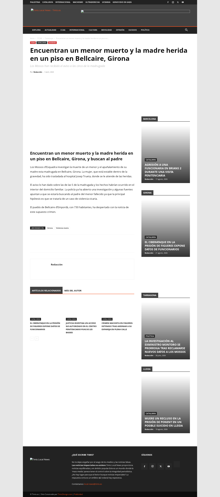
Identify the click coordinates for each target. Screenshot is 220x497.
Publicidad (78, 494)
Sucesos (133, 30)
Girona (50, 228)
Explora (36, 30)
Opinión (120, 30)
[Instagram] (173, 2)
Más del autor (72, 290)
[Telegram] (54, 79)
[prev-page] (32, 338)
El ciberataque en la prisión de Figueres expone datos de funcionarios (45, 326)
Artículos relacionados (46, 290)
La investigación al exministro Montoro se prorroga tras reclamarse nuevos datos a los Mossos (165, 346)
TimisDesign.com (65, 494)
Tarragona (149, 295)
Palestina (35, 2)
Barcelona (149, 118)
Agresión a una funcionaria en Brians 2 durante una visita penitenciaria (163, 170)
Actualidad (50, 30)
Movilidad (106, 30)
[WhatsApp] (47, 79)
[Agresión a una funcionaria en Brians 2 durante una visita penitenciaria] (165, 154)
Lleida (147, 369)
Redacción (38, 72)
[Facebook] (168, 2)
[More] (61, 79)
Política (145, 30)
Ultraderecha (92, 2)
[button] (186, 30)
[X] (178, 2)
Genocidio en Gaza (122, 2)
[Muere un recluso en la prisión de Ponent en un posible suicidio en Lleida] (165, 404)
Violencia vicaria (62, 228)
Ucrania (106, 2)
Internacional (62, 2)
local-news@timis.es (93, 484)
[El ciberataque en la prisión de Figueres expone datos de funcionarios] (46, 309)
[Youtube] (182, 2)
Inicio (32, 38)
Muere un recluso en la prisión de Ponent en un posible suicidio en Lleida (164, 422)
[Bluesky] (187, 2)
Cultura (93, 30)
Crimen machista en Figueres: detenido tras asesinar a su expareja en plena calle (117, 326)
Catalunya (47, 2)
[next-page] (37, 338)
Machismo (78, 2)
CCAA (62, 30)
